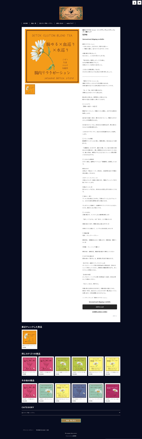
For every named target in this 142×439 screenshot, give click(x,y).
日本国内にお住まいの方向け (99, 312)
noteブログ (70, 23)
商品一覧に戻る (71, 420)
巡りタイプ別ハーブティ (28, 412)
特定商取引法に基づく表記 (42, 430)
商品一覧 (33, 23)
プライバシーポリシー (28, 430)
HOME (25, 23)
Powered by (69, 436)
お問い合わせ (59, 23)
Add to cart (100, 307)
